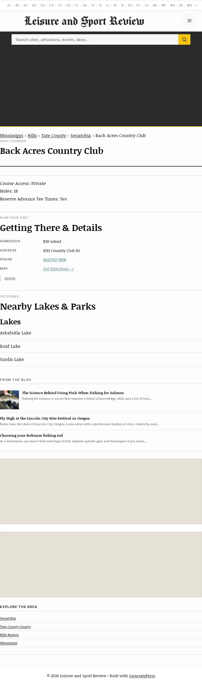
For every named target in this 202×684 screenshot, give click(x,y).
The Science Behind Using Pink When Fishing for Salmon (73, 392)
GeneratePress (142, 675)
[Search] (184, 39)
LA (147, 5)
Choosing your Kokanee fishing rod (31, 435)
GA (85, 5)
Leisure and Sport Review (84, 20)
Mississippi (11, 135)
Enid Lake (10, 346)
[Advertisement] (101, 84)
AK (18, 5)
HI (93, 5)
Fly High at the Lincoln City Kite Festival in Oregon (45, 418)
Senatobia (80, 135)
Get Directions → (58, 268)
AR (34, 5)
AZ (26, 5)
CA (42, 5)
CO (51, 5)
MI (181, 5)
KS (130, 5)
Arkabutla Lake (15, 332)
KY (139, 5)
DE (69, 5)
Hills (32, 135)
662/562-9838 (54, 259)
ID (100, 5)
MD (163, 5)
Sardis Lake (12, 359)
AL (9, 5)
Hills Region (9, 634)
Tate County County (15, 626)
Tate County (53, 135)
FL (77, 5)
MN (189, 5)
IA (122, 5)
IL (107, 5)
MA (172, 5)
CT (60, 5)
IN (115, 5)
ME (155, 5)
